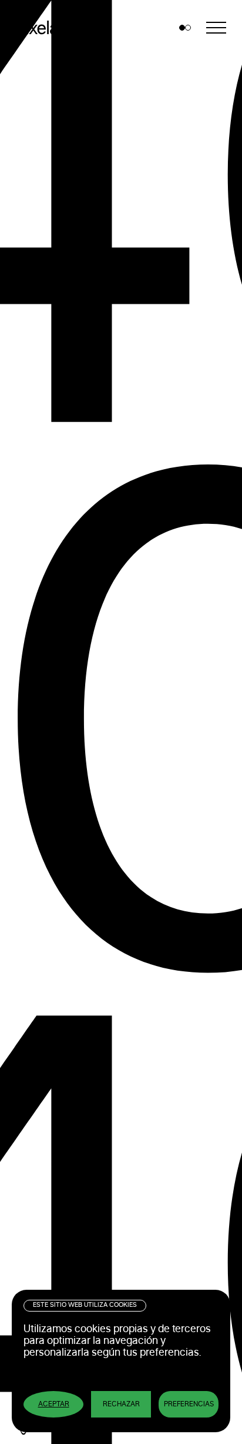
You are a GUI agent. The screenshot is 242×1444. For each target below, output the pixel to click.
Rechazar (121, 1404)
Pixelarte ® (53, 28)
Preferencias (189, 1404)
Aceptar (53, 1404)
